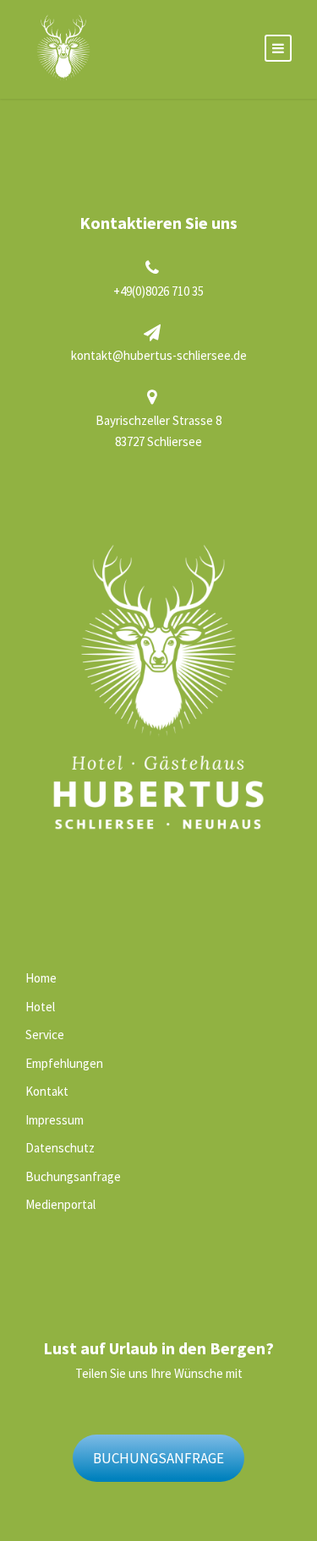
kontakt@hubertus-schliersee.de (159, 355)
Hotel (40, 1007)
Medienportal (60, 1204)
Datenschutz (60, 1148)
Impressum (54, 1120)
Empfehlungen (64, 1063)
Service (44, 1034)
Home (41, 978)
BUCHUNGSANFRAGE (158, 1458)
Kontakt (46, 1091)
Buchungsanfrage (73, 1176)
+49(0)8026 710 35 (158, 291)
